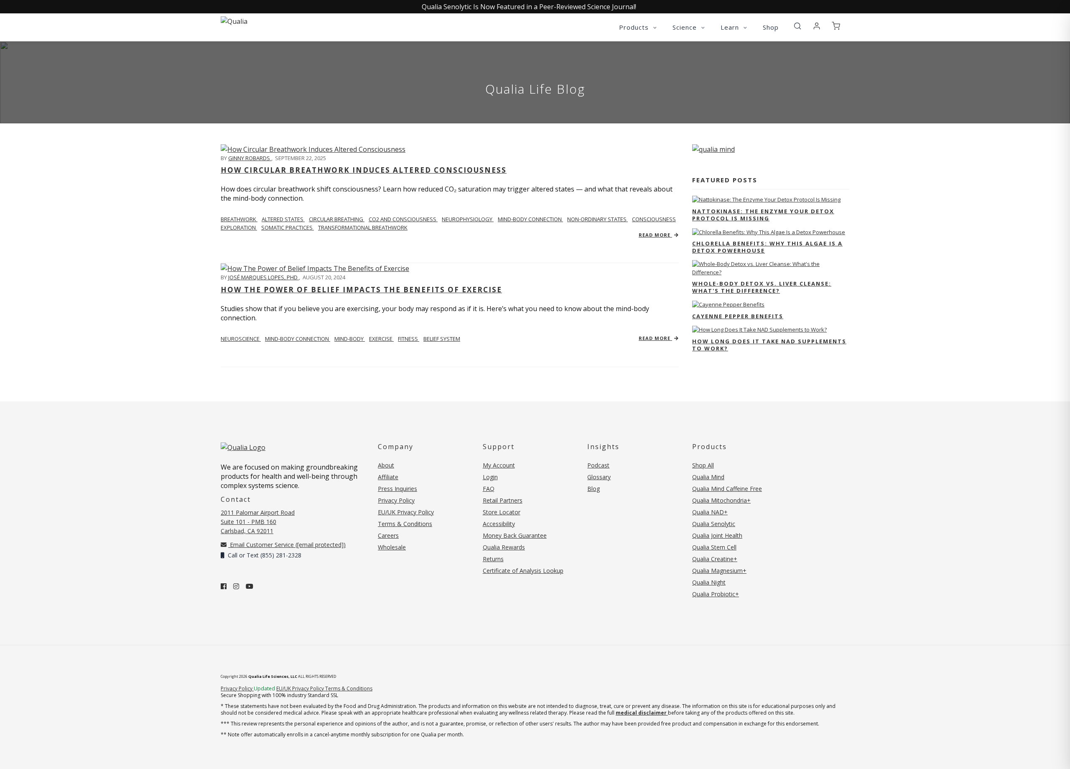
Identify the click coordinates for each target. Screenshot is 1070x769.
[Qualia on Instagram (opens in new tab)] (236, 586)
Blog (593, 489)
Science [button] (686, 27)
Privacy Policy (396, 500)
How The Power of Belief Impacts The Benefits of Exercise (361, 289)
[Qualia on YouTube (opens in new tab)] (249, 586)
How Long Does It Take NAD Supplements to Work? (769, 344)
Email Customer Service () (287, 545)
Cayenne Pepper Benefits (737, 316)
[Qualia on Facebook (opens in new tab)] (224, 586)
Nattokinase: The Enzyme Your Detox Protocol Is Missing (763, 214)
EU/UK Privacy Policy (406, 512)
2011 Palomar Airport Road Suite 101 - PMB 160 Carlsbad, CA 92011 (258, 521)
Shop (771, 27)
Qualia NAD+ (710, 512)
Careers (388, 535)
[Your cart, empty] (836, 26)
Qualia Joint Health (717, 535)
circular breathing (336, 219)
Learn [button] (731, 27)
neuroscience (241, 338)
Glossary (599, 477)
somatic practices (287, 227)
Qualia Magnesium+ (719, 571)
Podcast (598, 465)
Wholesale (392, 547)
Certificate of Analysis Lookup (523, 571)
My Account (499, 465)
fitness (408, 338)
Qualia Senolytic (713, 524)
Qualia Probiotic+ (715, 594)
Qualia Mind (708, 477)
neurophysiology (468, 219)
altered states (283, 219)
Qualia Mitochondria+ (721, 500)
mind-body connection (530, 219)
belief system (441, 338)
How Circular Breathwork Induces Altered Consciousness (364, 170)
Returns (493, 559)
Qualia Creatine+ (714, 559)
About (386, 465)
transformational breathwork (363, 227)
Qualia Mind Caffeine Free (727, 489)
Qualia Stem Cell (714, 547)
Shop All (703, 465)
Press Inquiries (397, 489)
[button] (797, 26)
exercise (381, 338)
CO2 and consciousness (403, 219)
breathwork (239, 219)
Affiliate (388, 477)
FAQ (488, 489)
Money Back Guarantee (515, 535)
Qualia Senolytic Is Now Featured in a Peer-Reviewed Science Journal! (529, 6)
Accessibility (499, 524)
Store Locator (501, 512)
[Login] (817, 26)
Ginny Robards (249, 158)
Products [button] (635, 27)
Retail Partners (502, 500)
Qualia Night (709, 582)
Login (490, 477)
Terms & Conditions (405, 524)
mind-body (349, 338)
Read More (655, 235)
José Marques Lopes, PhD (263, 277)
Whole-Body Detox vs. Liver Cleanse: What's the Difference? (761, 287)
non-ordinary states (597, 219)
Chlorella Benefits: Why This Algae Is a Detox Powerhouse (767, 247)
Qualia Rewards (504, 547)
